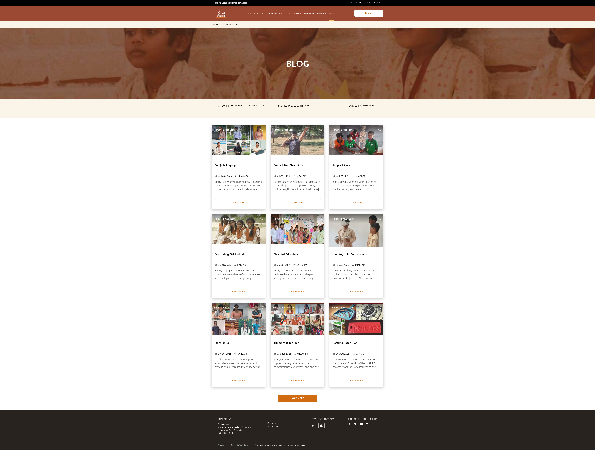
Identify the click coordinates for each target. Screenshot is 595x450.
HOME (217, 24)
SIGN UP (380, 2)
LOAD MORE (297, 398)
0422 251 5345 (273, 426)
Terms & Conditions (239, 445)
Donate (369, 13)
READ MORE (238, 202)
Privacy (221, 445)
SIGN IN (369, 2)
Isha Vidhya (227, 24)
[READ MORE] (238, 198)
